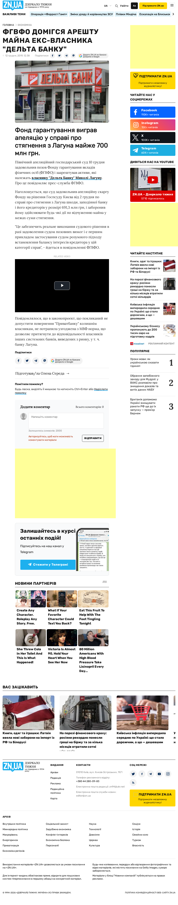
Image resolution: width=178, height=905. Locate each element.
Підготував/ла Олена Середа (39, 373)
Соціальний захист (57, 823)
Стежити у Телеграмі (50, 564)
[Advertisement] (65, 483)
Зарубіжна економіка (58, 829)
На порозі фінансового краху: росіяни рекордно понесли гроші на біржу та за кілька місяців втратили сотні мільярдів (146, 288)
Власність (138, 845)
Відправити (93, 438)
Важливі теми (14, 14)
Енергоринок (10, 840)
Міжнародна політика (15, 829)
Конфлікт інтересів (57, 834)
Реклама (55, 783)
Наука (92, 823)
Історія (136, 829)
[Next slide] (172, 14)
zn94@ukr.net (117, 786)
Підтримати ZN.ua (153, 5)
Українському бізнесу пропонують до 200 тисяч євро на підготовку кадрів (145, 331)
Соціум (136, 823)
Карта (53, 798)
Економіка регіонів (14, 850)
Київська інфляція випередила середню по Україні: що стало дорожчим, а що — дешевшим (145, 311)
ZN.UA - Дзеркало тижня (152, 194)
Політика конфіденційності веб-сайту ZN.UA (150, 892)
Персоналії (52, 845)
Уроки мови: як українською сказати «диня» (144, 362)
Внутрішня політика (14, 823)
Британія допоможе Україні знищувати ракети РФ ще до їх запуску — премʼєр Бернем (143, 406)
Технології (95, 829)
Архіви (54, 772)
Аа (134, 5)
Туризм (136, 840)
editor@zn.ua (83, 795)
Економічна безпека (58, 840)
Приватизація (11, 845)
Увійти (124, 5)
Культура (94, 845)
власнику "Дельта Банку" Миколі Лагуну (67, 178)
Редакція (55, 777)
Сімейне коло (140, 834)
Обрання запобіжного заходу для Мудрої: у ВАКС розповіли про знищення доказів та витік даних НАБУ (144, 382)
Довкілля (94, 834)
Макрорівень (10, 834)
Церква (93, 840)
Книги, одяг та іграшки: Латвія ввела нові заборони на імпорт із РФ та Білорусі (146, 266)
